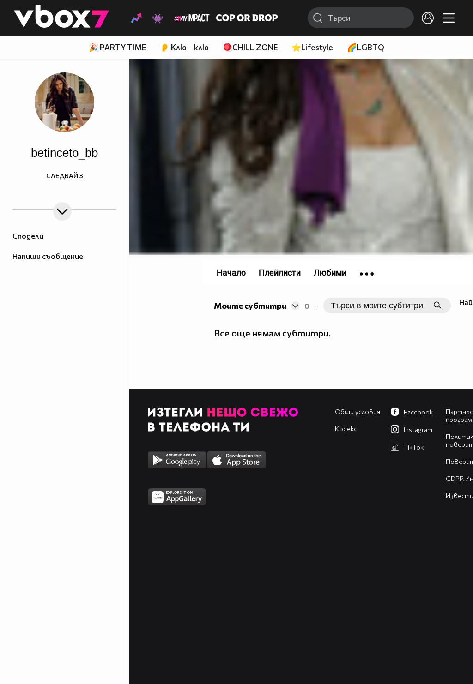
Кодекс (346, 428)
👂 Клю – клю (184, 47)
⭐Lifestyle (312, 47)
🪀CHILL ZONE (250, 47)
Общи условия (357, 411)
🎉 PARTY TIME (117, 47)
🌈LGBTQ (365, 47)
